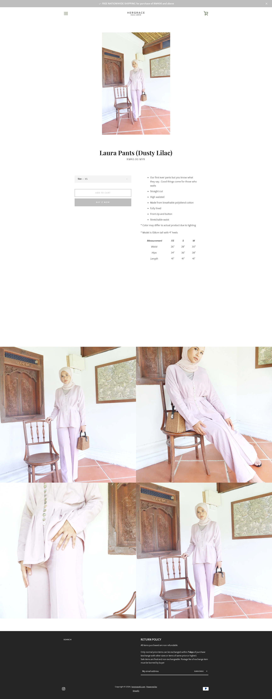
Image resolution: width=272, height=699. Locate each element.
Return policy (151, 639)
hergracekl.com (138, 687)
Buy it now (103, 202)
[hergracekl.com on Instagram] (63, 688)
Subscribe (199, 671)
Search (68, 640)
